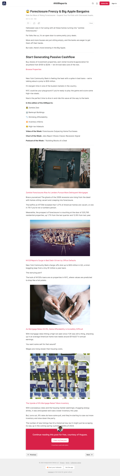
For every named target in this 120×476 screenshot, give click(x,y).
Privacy (62, 463)
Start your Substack (55, 467)
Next (88, 455)
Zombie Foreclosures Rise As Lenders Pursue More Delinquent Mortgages (57, 193)
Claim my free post (60, 440)
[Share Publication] (97, 3)
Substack (51, 472)
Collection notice (76, 463)
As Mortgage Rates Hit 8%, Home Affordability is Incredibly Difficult (54, 329)
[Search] (93, 3)
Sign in (114, 3)
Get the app (69, 467)
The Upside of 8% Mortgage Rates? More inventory (47, 403)
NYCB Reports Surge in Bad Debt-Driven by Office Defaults (51, 260)
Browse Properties (33, 69)
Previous (33, 455)
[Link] (23, 57)
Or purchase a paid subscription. (60, 445)
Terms (67, 463)
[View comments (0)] (34, 23)
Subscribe (104, 3)
